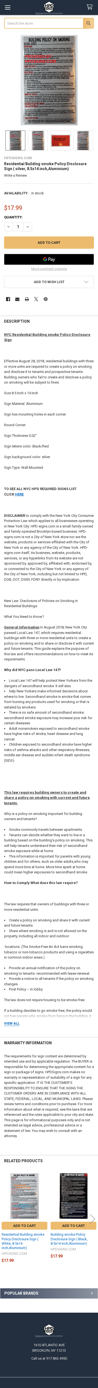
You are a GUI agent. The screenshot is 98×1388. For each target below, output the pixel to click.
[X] (36, 299)
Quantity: (13, 217)
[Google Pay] (49, 259)
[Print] (27, 299)
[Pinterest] (46, 299)
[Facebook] (8, 299)
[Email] (17, 299)
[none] (49, 80)
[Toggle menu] (7, 7)
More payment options (49, 269)
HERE (19, 494)
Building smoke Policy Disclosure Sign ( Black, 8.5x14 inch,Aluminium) (69, 1238)
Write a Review (15, 175)
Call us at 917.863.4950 (49, 1358)
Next (92, 1219)
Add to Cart (24, 1226)
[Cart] (90, 7)
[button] (49, 282)
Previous (5, 1219)
